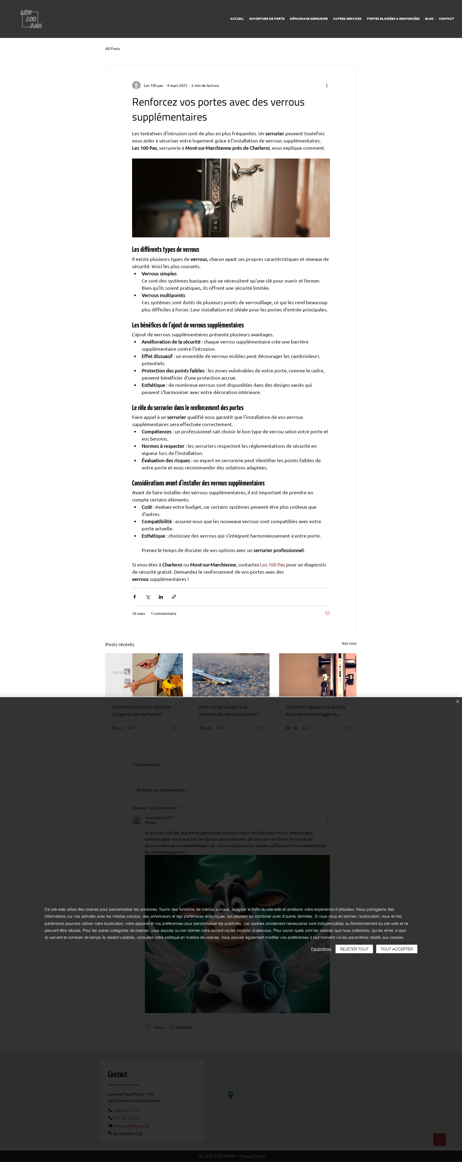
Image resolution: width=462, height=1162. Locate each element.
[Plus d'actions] (327, 85)
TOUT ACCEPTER (397, 949)
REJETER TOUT (354, 949)
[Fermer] (458, 701)
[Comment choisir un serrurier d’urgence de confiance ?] (144, 675)
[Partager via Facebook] (134, 596)
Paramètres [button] (321, 948)
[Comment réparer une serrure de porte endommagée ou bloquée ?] (317, 675)
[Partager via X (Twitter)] (147, 596)
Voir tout (349, 643)
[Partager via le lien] (173, 596)
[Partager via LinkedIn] (160, 596)
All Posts (112, 48)
